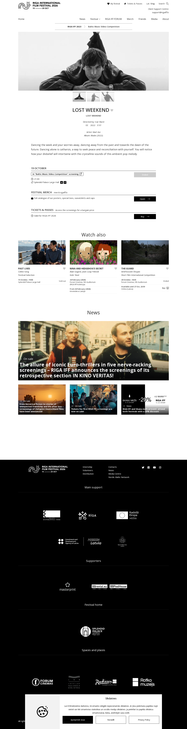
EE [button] (87, 125)
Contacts (112, 466)
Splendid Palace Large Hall (46, 182)
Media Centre (114, 473)
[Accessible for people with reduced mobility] (62, 182)
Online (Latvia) (127, 289)
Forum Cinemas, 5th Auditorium (134, 282)
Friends (142, 19)
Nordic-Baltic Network (118, 477)
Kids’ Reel (74, 275)
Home (21, 19)
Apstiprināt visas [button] (78, 719)
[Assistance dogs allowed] (65, 182)
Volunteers (88, 470)
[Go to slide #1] (79, 97)
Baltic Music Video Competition (104, 26)
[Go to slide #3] (107, 97)
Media (154, 19)
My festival (115, 3)
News (82, 19)
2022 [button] (92, 125)
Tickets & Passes (134, 3)
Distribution (88, 473)
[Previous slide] (21, 61)
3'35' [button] (99, 125)
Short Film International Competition (138, 275)
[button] (165, 288)
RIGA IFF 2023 (74, 26)
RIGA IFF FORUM (113, 19)
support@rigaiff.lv (160, 12)
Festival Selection (26, 275)
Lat (147, 3)
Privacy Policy (144, 719)
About (165, 19)
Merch (130, 19)
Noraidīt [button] (110, 719)
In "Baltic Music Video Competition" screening (56, 174)
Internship (87, 466)
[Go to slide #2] (93, 97)
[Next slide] (166, 61)
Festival (94, 19)
